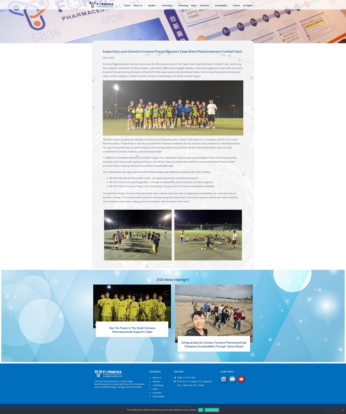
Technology (166, 5)
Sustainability (221, 5)
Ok (200, 410)
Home (127, 5)
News (194, 5)
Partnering (183, 5)
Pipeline (151, 5)
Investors (204, 5)
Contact (236, 5)
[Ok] (342, 410)
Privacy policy (212, 410)
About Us (138, 5)
